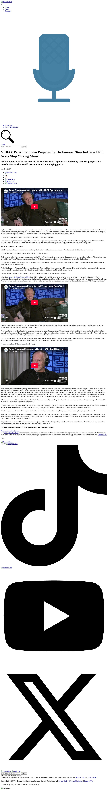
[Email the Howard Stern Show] (16, 771)
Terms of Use (102, 435)
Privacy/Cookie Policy (11, 433)
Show (7, 7)
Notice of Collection (76, 781)
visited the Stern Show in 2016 (19, 277)
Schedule (8, 11)
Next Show (15, 431)
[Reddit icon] (6, 177)
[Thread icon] (10, 179)
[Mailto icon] (9, 181)
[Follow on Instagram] (12, 444)
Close (3, 145)
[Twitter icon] (6, 175)
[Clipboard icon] (11, 183)
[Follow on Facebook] (6, 568)
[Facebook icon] (11, 172)
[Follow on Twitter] (54, 769)
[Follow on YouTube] (54, 663)
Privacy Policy (92, 777)
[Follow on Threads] (6, 771)
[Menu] (2, 4)
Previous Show (6, 431)
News (7, 9)
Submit (24, 773)
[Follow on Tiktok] (54, 566)
